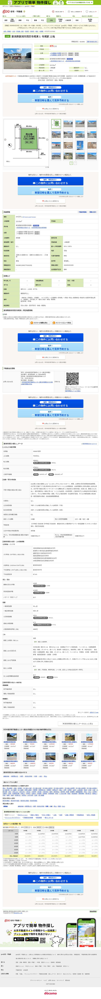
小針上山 (15, 792)
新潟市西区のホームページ (90, 443)
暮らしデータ (49, 817)
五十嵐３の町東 (81, 788)
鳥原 (69, 793)
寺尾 (35, 776)
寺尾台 (34, 793)
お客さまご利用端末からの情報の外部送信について (42, 954)
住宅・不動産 (91, 815)
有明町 (20, 788)
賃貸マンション (45, 962)
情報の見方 (93, 212)
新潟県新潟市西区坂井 (29, 761)
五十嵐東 (20, 790)
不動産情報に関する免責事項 (89, 954)
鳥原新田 (74, 793)
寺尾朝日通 (15, 793)
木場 (89, 790)
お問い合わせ (51, 980)
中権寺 (5, 793)
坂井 (51, 792)
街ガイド (59, 974)
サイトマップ (60, 980)
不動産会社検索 (28, 817)
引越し (21, 974)
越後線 (5, 806)
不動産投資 (80, 815)
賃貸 (60, 815)
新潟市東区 (6, 800)
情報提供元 (77, 954)
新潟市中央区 (15, 800)
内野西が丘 (14, 776)
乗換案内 (70, 53)
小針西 (34, 792)
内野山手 (55, 790)
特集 (17, 974)
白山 (63, 806)
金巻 (74, 790)
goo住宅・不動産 (6, 954)
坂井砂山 (56, 792)
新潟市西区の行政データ (57, 61)
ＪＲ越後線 (53, 53)
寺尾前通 (51, 793)
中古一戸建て (46, 815)
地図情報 (87, 974)
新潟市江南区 (25, 800)
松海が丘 (18, 795)
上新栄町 (80, 790)
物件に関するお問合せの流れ (65, 954)
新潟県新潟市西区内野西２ (69, 761)
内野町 (49, 790)
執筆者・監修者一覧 (78, 974)
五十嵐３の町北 (47, 788)
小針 (40, 776)
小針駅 (59, 55)
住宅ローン (66, 966)
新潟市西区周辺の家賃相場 (73, 61)
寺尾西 (39, 793)
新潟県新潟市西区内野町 (48, 761)
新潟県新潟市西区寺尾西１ (30, 742)
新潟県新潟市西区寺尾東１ (49, 742)
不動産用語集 (83, 212)
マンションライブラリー (12, 817)
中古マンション (23, 815)
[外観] (68, 124)
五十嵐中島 (6, 790)
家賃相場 (39, 817)
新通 (67, 792)
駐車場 (52, 962)
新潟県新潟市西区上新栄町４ (69, 742)
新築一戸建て (35, 815)
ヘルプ (45, 980)
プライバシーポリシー (36, 980)
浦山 (60, 790)
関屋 (59, 806)
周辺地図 (69, 59)
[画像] (56, 145)
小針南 (39, 792)
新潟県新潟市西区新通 (87, 742)
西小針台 (88, 793)
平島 (4, 795)
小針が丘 (22, 792)
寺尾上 (23, 793)
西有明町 (81, 793)
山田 (35, 795)
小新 (93, 790)
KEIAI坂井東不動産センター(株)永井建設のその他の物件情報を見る (27, 729)
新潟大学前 (28, 776)
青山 (45, 776)
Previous (5, 139)
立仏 (89, 792)
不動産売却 (19, 970)
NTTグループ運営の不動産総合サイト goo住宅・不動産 (19, 6)
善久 (85, 792)
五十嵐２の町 (37, 788)
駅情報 (77, 53)
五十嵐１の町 (27, 788)
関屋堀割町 (79, 792)
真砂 (12, 795)
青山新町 (9, 788)
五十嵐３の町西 (69, 788)
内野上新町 (28, 790)
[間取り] (26, 141)
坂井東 (63, 792)
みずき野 (30, 795)
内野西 (35, 790)
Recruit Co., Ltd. (18, 913)
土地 (55, 815)
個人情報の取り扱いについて (23, 958)
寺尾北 (28, 793)
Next (47, 139)
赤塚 (15, 788)
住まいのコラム (67, 974)
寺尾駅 (59, 53)
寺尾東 (45, 793)
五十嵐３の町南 (92, 788)
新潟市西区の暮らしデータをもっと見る (78, 724)
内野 (21, 776)
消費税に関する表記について (40, 958)
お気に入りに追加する (51, 109)
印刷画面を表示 (93, 41)
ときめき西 (62, 793)
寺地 (56, 793)
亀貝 (85, 790)
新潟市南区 (33, 800)
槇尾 (8, 795)
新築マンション (20, 966)
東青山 (94, 793)
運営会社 (67, 980)
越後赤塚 (6, 776)
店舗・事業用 (69, 815)
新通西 (72, 792)
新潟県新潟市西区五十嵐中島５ (89, 761)
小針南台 (45, 792)
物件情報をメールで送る (72, 391)
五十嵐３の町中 (58, 788)
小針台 (28, 792)
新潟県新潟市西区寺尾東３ (11, 761)
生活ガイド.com (94, 712)
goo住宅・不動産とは (21, 954)
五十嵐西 (13, 790)
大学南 (94, 792)
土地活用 (25, 970)
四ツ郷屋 (41, 795)
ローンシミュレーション (29, 217)
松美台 (24, 795)
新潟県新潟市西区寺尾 (10, 742)
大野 (64, 790)
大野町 (70, 790)
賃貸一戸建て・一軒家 (34, 962)
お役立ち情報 (5, 973)
